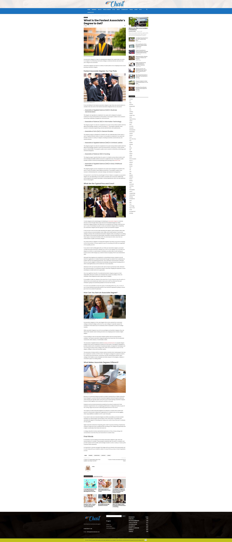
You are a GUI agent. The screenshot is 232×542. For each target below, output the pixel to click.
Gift (130, 146)
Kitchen (130, 166)
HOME (88, 9)
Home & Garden (107, 9)
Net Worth (131, 184)
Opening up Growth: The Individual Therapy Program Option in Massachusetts (141, 70)
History (130, 153)
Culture (130, 120)
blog (130, 102)
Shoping (131, 196)
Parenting (131, 186)
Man (130, 173)
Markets (131, 175)
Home (85, 15)
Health (99, 9)
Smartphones (132, 198)
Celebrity (131, 111)
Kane (86, 25)
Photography (132, 189)
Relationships (132, 195)
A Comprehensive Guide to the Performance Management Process (90, 490)
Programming (132, 193)
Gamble (131, 142)
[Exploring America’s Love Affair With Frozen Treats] (104, 483)
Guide (109, 455)
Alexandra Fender (132, 31)
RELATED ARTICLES (88, 476)
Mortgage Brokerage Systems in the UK (103, 505)
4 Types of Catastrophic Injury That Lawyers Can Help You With (92, 460)
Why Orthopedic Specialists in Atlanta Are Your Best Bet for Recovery (141, 76)
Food (130, 137)
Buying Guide (132, 106)
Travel (131, 9)
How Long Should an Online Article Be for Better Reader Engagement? (141, 45)
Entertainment (132, 129)
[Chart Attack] (116, 4)
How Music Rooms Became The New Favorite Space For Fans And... (141, 88)
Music (118, 9)
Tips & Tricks (132, 207)
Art (130, 100)
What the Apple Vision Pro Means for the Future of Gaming (119, 505)
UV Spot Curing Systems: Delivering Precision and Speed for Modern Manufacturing (142, 51)
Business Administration (109, 342)
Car (130, 25)
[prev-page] (84, 509)
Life (130, 169)
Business (94, 9)
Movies (130, 178)
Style (113, 9)
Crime (130, 117)
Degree (90, 455)
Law (130, 167)
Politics (130, 191)
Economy (131, 126)
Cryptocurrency (132, 119)
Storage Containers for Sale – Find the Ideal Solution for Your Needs (142, 82)
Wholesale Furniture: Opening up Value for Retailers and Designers (141, 57)
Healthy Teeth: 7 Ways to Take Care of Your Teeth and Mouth (90, 505)
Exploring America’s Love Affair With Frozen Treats (104, 490)
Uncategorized (132, 211)
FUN (130, 140)
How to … (131, 160)
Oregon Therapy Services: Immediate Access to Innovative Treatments (141, 64)
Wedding (131, 213)
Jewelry (130, 164)
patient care (117, 160)
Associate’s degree (113, 221)
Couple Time (132, 115)
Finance (131, 135)
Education (89, 15)
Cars (130, 109)
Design (130, 122)
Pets (140, 9)
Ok (145, 540)
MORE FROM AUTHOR (98, 476)
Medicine (131, 177)
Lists (130, 171)
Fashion (131, 133)
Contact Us (90, 12)
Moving (130, 180)
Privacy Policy (109, 526)
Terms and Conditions (110, 528)
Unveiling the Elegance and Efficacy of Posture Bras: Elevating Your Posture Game (119, 490)
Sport (136, 9)
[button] (146, 9)
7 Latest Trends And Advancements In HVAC (117, 460)
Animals (131, 99)
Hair (130, 149)
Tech (130, 204)
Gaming (131, 144)
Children (131, 113)
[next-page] (86, 509)
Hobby (130, 155)
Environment (132, 131)
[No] (230, 540)
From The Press (132, 138)
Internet (131, 162)
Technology (124, 9)
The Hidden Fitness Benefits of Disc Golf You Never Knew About (142, 39)
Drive (130, 124)
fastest (103, 455)
